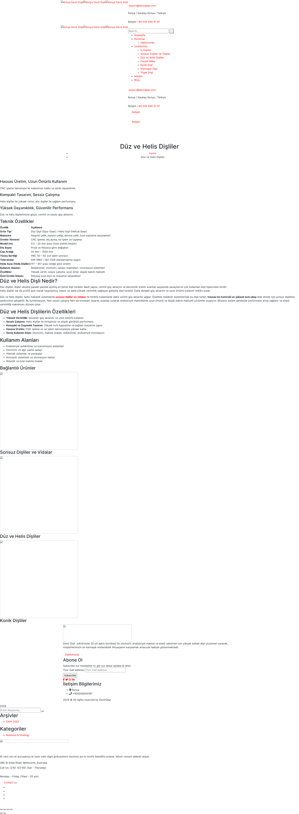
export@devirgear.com (142, 5)
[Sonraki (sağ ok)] (4, 813)
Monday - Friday (9, 776)
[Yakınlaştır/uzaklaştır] (1, 809)
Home (152, 153)
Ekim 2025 (12, 721)
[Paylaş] (8, 809)
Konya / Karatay (137, 13)
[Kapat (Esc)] (11, 809)
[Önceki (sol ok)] (1, 813)
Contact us (10, 782)
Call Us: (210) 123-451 (13, 767)
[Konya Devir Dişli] (72, 1)
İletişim (132, 21)
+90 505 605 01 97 (148, 21)
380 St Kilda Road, (11, 762)
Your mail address (73, 669)
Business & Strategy (18, 735)
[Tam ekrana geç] (4, 809)
